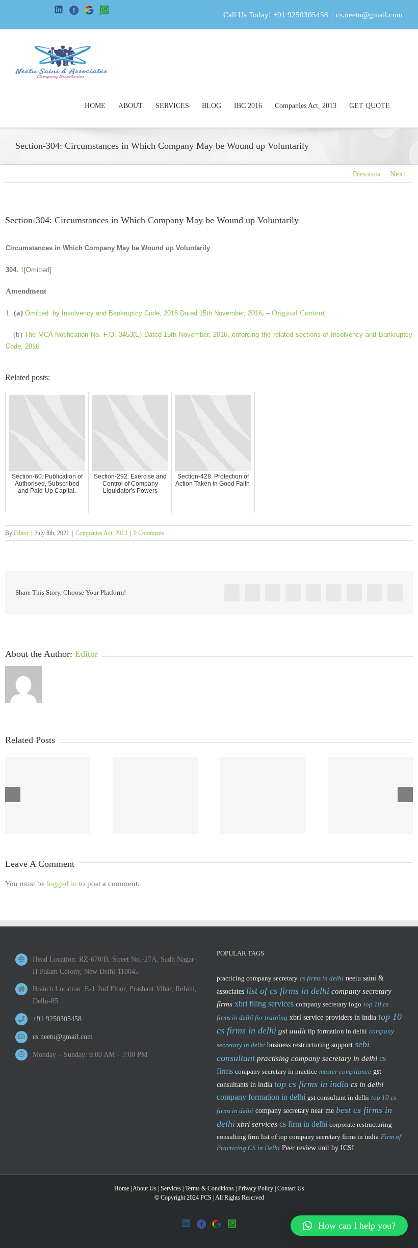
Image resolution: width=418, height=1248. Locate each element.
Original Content (298, 313)
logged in (62, 884)
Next (397, 174)
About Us (144, 1188)
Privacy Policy (255, 1188)
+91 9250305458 (300, 15)
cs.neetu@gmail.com (369, 15)
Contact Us (290, 1188)
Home (121, 1188)
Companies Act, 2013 (101, 533)
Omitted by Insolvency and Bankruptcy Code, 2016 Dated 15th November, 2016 (143, 313)
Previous (366, 174)
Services (171, 1188)
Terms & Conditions (209, 1188)
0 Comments (149, 533)
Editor (21, 533)
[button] (349, 1225)
